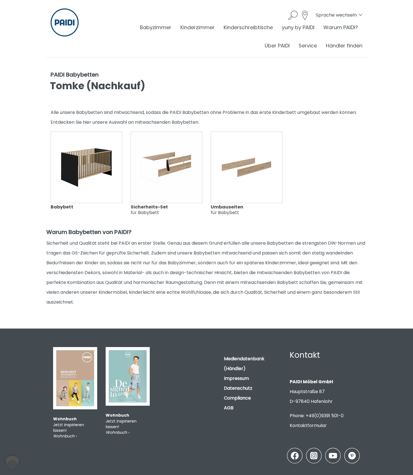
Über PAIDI (277, 45)
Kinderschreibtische (248, 27)
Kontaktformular (308, 425)
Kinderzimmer (197, 27)
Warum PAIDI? (340, 27)
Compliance (237, 398)
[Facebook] (295, 455)
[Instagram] (314, 455)
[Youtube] (333, 455)
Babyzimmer (155, 27)
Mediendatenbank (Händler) (244, 363)
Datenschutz (238, 388)
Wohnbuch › (65, 436)
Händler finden (344, 45)
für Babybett (149, 209)
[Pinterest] (352, 455)
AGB (228, 408)
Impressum (236, 378)
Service (308, 45)
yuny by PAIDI (298, 27)
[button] (12, 462)
